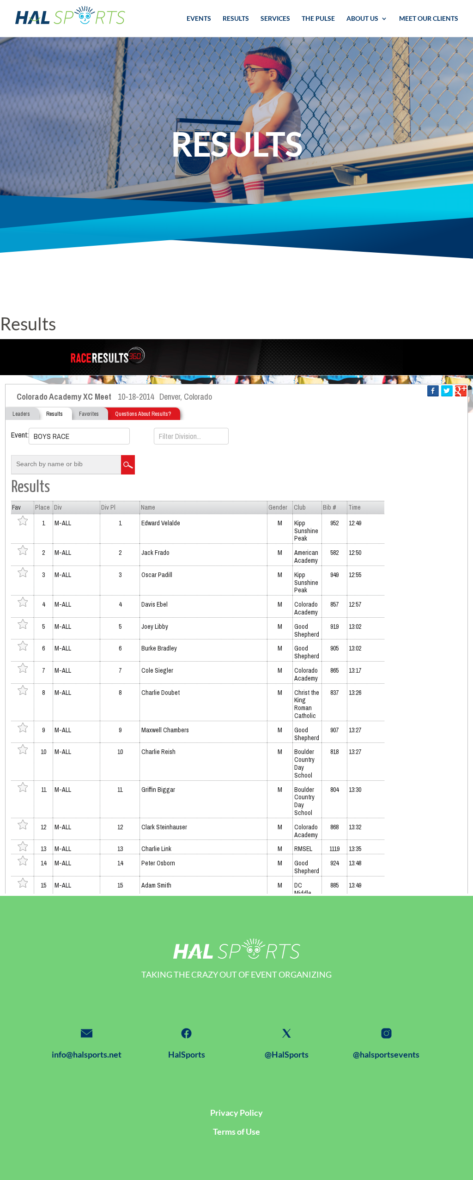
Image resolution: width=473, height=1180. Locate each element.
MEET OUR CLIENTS (428, 18)
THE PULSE (318, 18)
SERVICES (275, 18)
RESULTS (236, 18)
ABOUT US (362, 18)
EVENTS (199, 18)
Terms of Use (236, 1131)
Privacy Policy (236, 1112)
